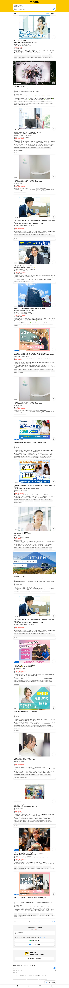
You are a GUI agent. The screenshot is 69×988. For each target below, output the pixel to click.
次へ (52, 921)
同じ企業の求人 (16, 152)
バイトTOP (15, 975)
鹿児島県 (20, 975)
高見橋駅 (29, 975)
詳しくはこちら (43, 937)
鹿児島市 (24, 975)
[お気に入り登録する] (53, 37)
